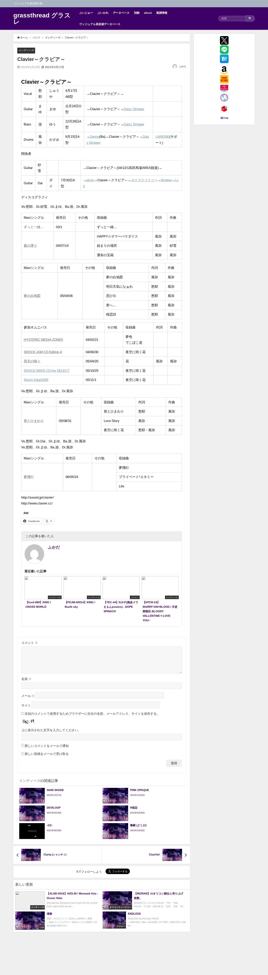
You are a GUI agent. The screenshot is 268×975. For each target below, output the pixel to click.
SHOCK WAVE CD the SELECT (46, 370)
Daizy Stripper (134, 109)
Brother (166, 180)
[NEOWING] (224, 97)
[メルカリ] (224, 108)
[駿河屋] (224, 118)
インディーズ (26, 50)
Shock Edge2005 (36, 379)
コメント (29, 642)
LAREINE (162, 136)
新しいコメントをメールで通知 (47, 745)
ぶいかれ (103, 12)
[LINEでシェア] (224, 49)
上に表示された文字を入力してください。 (51, 730)
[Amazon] (224, 70)
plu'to (90, 180)
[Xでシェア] (224, 40)
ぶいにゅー (86, 12)
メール (28, 695)
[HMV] (224, 88)
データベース (121, 12)
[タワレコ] (224, 79)
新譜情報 (161, 12)
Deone (94, 136)
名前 (26, 678)
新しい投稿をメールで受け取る (47, 753)
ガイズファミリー (144, 180)
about (148, 12)
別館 (136, 12)
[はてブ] (224, 58)
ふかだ (182, 66)
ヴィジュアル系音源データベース (99, 24)
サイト (26, 705)
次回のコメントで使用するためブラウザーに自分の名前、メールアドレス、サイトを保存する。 (92, 713)
